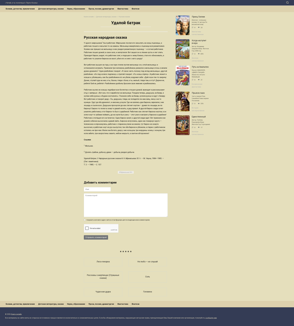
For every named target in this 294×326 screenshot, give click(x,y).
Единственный (199, 117)
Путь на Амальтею (200, 67)
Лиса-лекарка (103, 261)
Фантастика (122, 9)
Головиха (147, 291)
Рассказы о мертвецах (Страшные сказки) (103, 276)
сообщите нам (211, 318)
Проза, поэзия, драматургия (101, 9)
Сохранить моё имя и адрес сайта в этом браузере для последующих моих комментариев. (118, 220)
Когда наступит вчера (199, 41)
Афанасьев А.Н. (126, 172)
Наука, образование (76, 9)
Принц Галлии (198, 17)
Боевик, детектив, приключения (20, 9)
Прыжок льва (198, 93)
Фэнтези (135, 9)
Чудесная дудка (103, 291)
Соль (147, 276)
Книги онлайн (16, 314)
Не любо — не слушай (147, 261)
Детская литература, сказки (51, 9)
